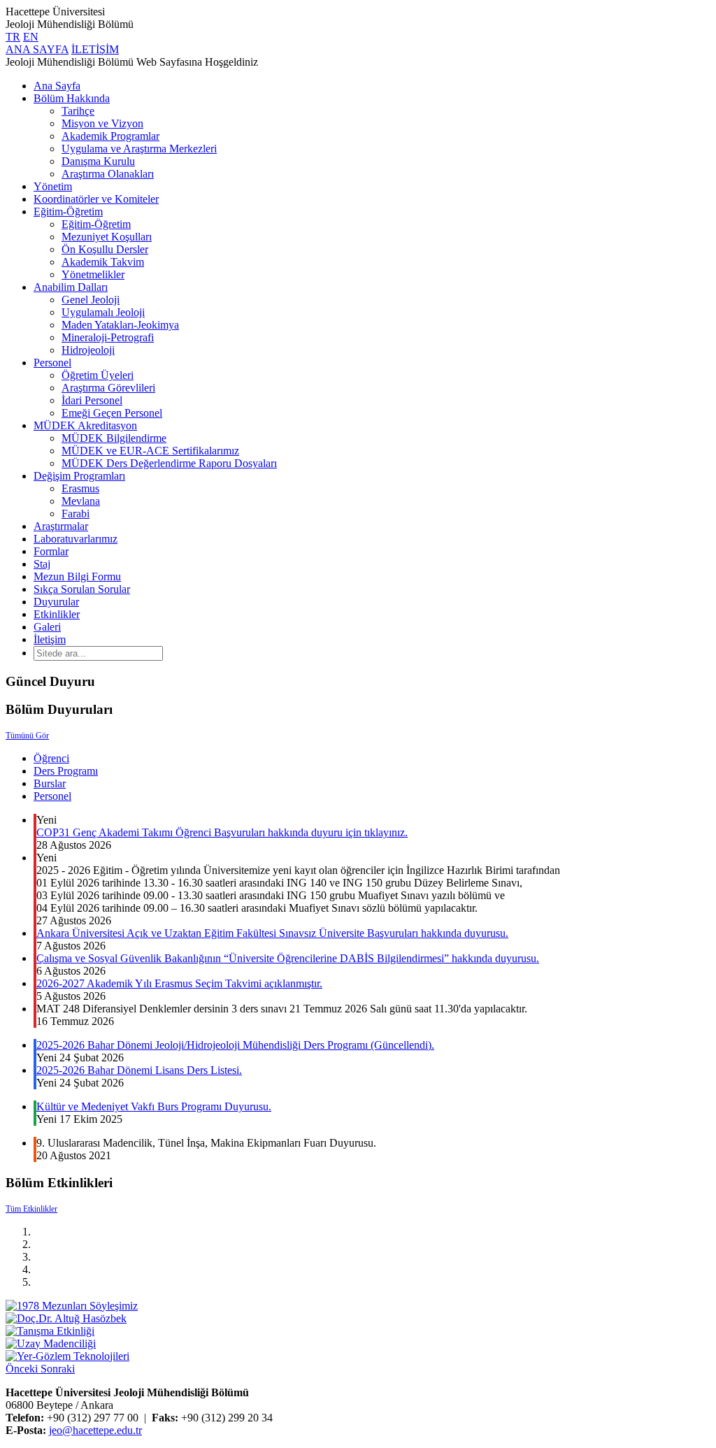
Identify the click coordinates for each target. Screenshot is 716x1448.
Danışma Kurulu (98, 161)
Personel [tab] (52, 796)
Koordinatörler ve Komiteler (96, 199)
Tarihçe (78, 111)
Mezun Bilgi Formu (77, 576)
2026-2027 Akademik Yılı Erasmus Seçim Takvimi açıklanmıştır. (179, 983)
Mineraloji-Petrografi (108, 337)
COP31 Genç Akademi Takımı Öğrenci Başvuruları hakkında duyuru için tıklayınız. (222, 832)
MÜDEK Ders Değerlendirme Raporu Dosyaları (169, 463)
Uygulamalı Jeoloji (103, 312)
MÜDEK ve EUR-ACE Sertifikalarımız (150, 451)
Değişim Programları (79, 476)
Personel (52, 362)
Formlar (51, 551)
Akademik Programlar (110, 136)
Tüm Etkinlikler (31, 1209)
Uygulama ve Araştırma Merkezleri (139, 149)
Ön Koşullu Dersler (105, 249)
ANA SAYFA (37, 49)
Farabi (76, 513)
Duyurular (56, 602)
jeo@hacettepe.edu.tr (95, 1430)
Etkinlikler (57, 614)
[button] (23, 1369)
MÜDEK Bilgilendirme (114, 438)
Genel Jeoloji (91, 300)
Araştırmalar (61, 526)
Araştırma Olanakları (108, 174)
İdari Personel (92, 400)
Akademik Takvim (103, 262)
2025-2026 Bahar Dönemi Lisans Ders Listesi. (139, 1070)
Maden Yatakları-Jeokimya (120, 325)
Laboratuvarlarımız (75, 539)
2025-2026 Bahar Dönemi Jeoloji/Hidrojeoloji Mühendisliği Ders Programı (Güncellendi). (235, 1045)
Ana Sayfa (57, 86)
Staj (42, 564)
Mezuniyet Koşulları (107, 237)
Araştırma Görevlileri (108, 388)
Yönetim (53, 186)
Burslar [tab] (50, 783)
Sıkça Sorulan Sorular (82, 589)
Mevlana (81, 501)
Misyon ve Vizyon (102, 123)
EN (30, 37)
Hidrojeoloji (88, 350)
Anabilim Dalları (71, 287)
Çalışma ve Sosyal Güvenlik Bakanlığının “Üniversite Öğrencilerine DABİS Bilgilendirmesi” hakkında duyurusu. (287, 958)
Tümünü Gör (27, 735)
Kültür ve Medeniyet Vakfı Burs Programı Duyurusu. (153, 1106)
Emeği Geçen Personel (112, 413)
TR (13, 37)
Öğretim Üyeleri (98, 375)
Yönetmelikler (93, 274)
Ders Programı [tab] (66, 771)
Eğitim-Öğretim (68, 211)
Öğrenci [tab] (51, 758)
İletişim (50, 639)
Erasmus (80, 488)
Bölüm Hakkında (72, 98)
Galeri (47, 627)
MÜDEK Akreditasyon (85, 425)
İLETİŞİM (95, 49)
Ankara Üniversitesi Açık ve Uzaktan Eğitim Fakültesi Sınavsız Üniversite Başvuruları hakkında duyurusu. (272, 933)
